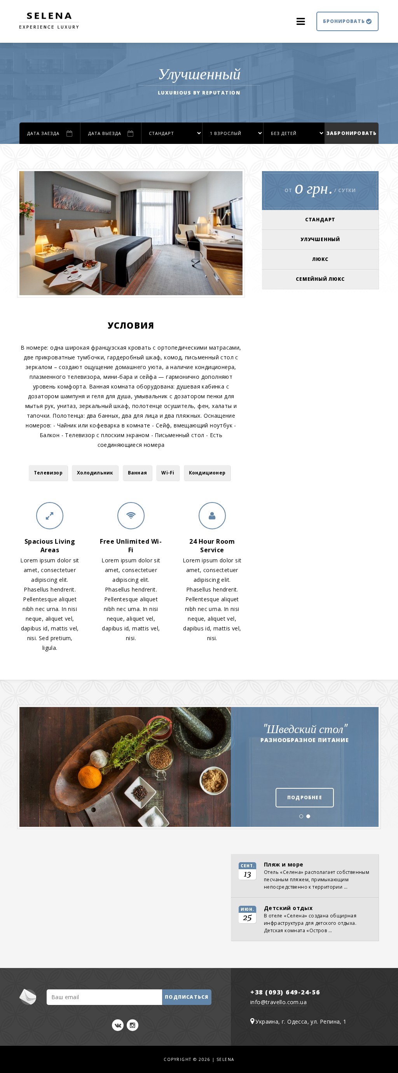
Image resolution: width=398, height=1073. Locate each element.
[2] (308, 818)
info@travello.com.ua (278, 1002)
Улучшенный (320, 239)
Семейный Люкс (320, 279)
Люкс (320, 259)
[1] (301, 818)
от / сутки (320, 188)
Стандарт (320, 219)
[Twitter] (132, 1025)
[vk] (118, 1025)
